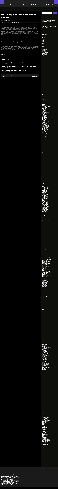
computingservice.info (45, 213)
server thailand (13, 482)
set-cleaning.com (44, 447)
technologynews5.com (45, 434)
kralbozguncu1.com (45, 419)
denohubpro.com (44, 226)
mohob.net (43, 186)
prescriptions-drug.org (45, 70)
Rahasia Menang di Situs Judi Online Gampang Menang (28, 5)
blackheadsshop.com (45, 258)
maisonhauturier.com (45, 421)
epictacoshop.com (44, 115)
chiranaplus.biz (44, 124)
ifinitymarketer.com (45, 288)
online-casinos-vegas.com (45, 139)
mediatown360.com (45, 136)
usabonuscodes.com (45, 438)
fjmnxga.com (44, 111)
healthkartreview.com (45, 411)
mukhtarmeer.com (44, 424)
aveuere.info (44, 195)
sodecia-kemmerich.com (45, 266)
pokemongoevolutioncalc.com (46, 296)
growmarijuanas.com (45, 204)
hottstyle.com (44, 415)
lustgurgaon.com (44, 181)
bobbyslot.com (44, 183)
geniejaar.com (44, 182)
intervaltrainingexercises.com (46, 271)
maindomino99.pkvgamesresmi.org (9, 484)
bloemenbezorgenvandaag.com (46, 106)
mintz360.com (44, 185)
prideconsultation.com (45, 177)
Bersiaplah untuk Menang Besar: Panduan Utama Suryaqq (13, 62)
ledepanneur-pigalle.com (45, 121)
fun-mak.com (44, 267)
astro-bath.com (44, 368)
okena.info (43, 362)
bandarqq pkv (9, 471)
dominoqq (43, 39)
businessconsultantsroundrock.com (47, 458)
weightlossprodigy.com (45, 187)
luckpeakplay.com (44, 293)
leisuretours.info (44, 210)
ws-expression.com (45, 431)
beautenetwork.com (45, 455)
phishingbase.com (44, 297)
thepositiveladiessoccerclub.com (46, 376)
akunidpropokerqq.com (45, 363)
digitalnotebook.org (44, 189)
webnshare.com (44, 205)
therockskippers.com (45, 130)
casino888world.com (45, 268)
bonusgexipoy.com (44, 280)
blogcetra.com (44, 218)
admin (12, 20)
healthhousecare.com (45, 410)
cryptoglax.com (44, 342)
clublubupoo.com (44, 276)
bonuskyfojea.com (44, 278)
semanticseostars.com (45, 202)
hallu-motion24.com (45, 129)
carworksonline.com (45, 65)
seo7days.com (44, 104)
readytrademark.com (45, 443)
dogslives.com (44, 222)
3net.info (43, 360)
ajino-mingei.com (44, 345)
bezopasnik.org (44, 110)
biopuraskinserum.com (45, 116)
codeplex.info (44, 361)
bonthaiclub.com (44, 350)
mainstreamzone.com (45, 203)
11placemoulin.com (45, 184)
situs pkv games (9, 472)
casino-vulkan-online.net (45, 134)
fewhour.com (44, 200)
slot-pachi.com (44, 192)
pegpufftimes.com (44, 54)
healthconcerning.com (45, 198)
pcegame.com (44, 429)
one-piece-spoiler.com (45, 228)
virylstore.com (44, 67)
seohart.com (44, 446)
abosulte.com (44, 451)
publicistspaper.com (45, 449)
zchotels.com (44, 432)
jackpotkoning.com (44, 289)
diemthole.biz (44, 95)
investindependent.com (45, 418)
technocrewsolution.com (45, 71)
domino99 (5, 471)
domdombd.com (44, 283)
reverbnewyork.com (45, 334)
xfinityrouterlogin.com (45, 140)
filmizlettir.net (44, 51)
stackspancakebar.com (45, 125)
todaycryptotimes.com (45, 437)
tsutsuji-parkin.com (44, 373)
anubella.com (44, 453)
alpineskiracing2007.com (45, 133)
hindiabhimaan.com (45, 144)
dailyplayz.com (44, 284)
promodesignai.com (45, 448)
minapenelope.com (44, 340)
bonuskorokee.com (44, 279)
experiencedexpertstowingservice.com (47, 257)
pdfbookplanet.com (45, 223)
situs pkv (43, 40)
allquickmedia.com (44, 97)
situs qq (10, 481)
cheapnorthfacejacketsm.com (46, 347)
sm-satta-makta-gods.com (46, 439)
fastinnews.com (44, 286)
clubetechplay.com (44, 282)
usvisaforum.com (44, 336)
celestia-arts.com (44, 55)
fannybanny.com (44, 287)
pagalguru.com (44, 428)
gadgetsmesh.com (44, 208)
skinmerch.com (44, 335)
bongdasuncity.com (45, 191)
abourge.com (44, 383)
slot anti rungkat (13, 473)
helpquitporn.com (44, 412)
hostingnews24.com (45, 414)
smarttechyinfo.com (45, 188)
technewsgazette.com (45, 98)
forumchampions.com (45, 56)
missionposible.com (45, 138)
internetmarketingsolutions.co (46, 219)
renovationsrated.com (45, 444)
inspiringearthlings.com (45, 417)
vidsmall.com (44, 251)
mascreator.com (44, 422)
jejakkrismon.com (44, 94)
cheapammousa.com (45, 375)
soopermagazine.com (45, 441)
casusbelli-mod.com (45, 351)
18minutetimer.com (45, 201)
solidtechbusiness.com (45, 255)
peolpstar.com (44, 63)
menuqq (14, 480)
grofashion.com (44, 295)
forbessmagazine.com (45, 406)
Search (55, 12)
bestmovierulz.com (44, 337)
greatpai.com (44, 379)
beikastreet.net (44, 50)
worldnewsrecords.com (45, 253)
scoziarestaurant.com (45, 445)
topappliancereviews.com (45, 142)
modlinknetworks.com (45, 290)
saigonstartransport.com (45, 112)
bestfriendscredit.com (45, 365)
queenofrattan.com (45, 224)
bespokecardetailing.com (45, 364)
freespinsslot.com (44, 193)
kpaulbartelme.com (45, 260)
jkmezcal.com (44, 270)
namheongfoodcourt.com (45, 126)
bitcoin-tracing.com (44, 456)
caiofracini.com (44, 214)
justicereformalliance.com (45, 341)
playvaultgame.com (45, 301)
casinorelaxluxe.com (45, 281)
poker (43, 38)
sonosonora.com (44, 354)
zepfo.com (43, 433)
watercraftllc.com (44, 382)
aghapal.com (44, 369)
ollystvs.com (43, 220)
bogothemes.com (44, 344)
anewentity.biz (44, 102)
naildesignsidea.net (44, 378)
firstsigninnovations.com (45, 59)
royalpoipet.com (44, 273)
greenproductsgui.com (45, 197)
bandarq (6, 478)
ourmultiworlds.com (45, 52)
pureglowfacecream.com (45, 99)
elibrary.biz (43, 366)
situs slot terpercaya (6, 474)
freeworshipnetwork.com (45, 381)
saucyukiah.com (44, 49)
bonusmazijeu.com (44, 277)
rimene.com (43, 120)
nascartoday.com (44, 425)
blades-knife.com (44, 227)
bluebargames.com (45, 57)
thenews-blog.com (44, 436)
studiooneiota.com (44, 229)
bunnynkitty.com (44, 109)
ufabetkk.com (44, 96)
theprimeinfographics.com (46, 263)
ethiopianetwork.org (45, 207)
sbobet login (6, 480)
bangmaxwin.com (44, 113)
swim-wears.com (44, 61)
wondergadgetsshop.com (45, 358)
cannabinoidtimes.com (45, 196)
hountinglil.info (44, 178)
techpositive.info (44, 215)
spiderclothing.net (44, 357)
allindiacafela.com (44, 132)
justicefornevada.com (45, 209)
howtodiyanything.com (45, 416)
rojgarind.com (44, 199)
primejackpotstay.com (45, 299)
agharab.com (44, 374)
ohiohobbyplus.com (45, 343)
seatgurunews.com (44, 359)
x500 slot (13, 472)
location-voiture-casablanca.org (46, 259)
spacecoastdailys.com (45, 442)
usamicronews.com (45, 294)
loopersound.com (44, 339)
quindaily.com (44, 450)
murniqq (17, 480)
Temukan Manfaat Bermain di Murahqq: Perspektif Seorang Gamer (15, 70)
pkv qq (2, 471)
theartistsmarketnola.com (45, 123)
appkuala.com (44, 103)
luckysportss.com (44, 292)
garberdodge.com (44, 60)
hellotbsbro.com (44, 211)
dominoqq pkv (44, 43)
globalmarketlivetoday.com (46, 407)
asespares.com (44, 387)
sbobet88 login (6, 473)
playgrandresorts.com (45, 302)
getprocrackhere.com (45, 285)
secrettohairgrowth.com (45, 107)
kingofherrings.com (45, 100)
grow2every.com (44, 409)
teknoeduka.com (44, 435)
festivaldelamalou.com (45, 58)
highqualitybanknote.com (45, 413)
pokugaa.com (44, 300)
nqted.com (43, 426)
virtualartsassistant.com (45, 262)
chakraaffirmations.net (45, 179)
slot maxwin (11, 474)
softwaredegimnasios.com (46, 440)
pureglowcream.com (45, 105)
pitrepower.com (44, 135)
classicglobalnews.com (45, 459)
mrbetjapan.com (44, 101)
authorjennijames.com (45, 371)
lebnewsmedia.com (45, 353)
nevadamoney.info (44, 119)
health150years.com (45, 69)
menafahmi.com (44, 423)
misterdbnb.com (44, 269)
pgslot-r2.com (44, 430)
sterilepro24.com (44, 254)
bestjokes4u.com (44, 180)
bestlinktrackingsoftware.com (46, 275)
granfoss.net (44, 131)
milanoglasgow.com (45, 127)
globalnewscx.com (44, 221)
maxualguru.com (44, 190)
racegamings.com (44, 298)
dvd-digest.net (44, 122)
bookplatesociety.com (45, 352)
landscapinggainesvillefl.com (46, 420)
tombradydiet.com (44, 349)
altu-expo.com (44, 370)
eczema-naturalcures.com (46, 367)
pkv (42, 42)
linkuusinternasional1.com (45, 355)
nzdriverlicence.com (45, 427)
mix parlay (2, 480)
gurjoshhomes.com (44, 348)
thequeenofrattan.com (45, 225)
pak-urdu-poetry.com (45, 217)
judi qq (9, 473)
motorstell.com (44, 68)
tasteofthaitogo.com (45, 108)
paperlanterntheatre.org (45, 380)
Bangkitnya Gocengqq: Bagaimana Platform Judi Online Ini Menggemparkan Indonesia (19, 66)
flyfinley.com (44, 176)
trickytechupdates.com (45, 143)
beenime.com (44, 265)
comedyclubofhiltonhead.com (46, 261)
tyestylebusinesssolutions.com (46, 272)
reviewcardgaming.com (45, 256)
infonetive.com (44, 114)
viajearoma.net (44, 372)
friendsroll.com (44, 356)
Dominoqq (3, 54)
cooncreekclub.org (44, 53)
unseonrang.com (44, 216)
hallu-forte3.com (44, 128)
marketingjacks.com (45, 141)
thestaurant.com (44, 274)
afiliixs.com (43, 384)
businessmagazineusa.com (46, 249)
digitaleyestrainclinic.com (45, 137)
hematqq (2, 481)
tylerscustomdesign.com (45, 64)
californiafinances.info (45, 117)
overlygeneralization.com (45, 206)
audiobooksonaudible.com (45, 454)
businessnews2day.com (45, 252)
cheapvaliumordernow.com (46, 264)
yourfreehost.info (44, 346)
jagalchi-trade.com (44, 338)
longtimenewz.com (44, 291)
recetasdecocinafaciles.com (46, 377)
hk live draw (43, 37)
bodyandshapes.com (45, 457)
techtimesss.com (44, 66)
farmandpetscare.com (45, 212)
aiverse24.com (44, 452)
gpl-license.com (44, 408)
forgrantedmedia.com (45, 62)
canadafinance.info (44, 118)
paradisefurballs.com (45, 194)
